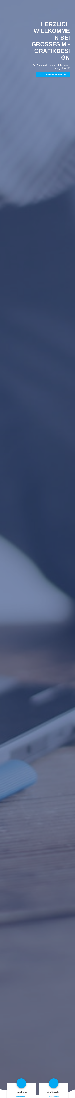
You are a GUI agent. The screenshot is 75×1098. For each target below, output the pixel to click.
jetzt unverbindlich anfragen (53, 74)
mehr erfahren (21, 1096)
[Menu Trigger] (68, 4)
